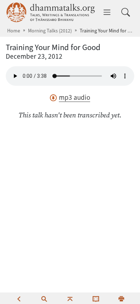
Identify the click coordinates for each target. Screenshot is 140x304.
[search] (44, 298)
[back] (18, 298)
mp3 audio (74, 97)
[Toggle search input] (125, 12)
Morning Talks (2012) (50, 30)
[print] (121, 298)
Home (13, 30)
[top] (70, 298)
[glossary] (96, 298)
